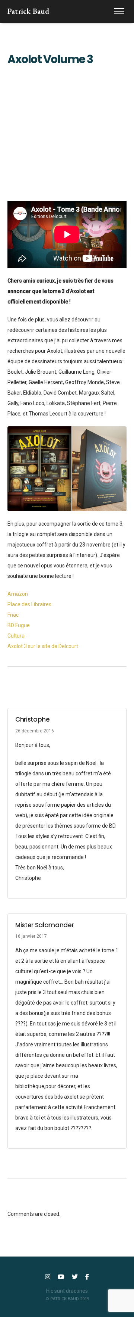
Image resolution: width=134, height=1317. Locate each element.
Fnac (13, 615)
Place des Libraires (29, 604)
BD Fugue (18, 625)
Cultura (16, 636)
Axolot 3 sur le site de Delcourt (42, 646)
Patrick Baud (28, 11)
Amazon (17, 594)
